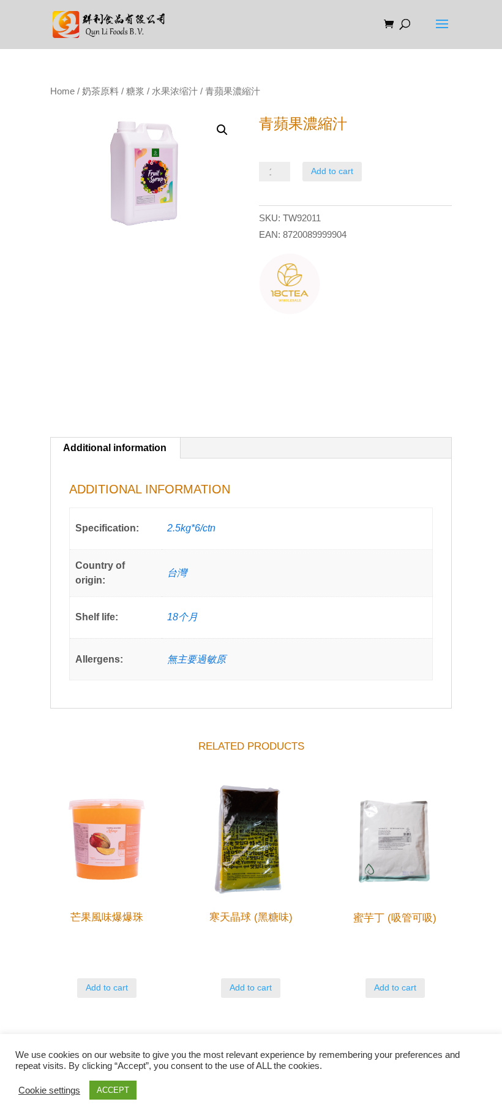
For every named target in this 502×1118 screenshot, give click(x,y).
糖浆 (135, 91)
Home (62, 91)
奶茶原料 (100, 91)
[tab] (115, 448)
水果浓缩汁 (175, 91)
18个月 (182, 617)
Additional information (115, 448)
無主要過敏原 (196, 659)
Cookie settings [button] (49, 1090)
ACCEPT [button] (113, 1090)
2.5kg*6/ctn (191, 528)
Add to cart (332, 171)
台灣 (177, 573)
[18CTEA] (289, 286)
